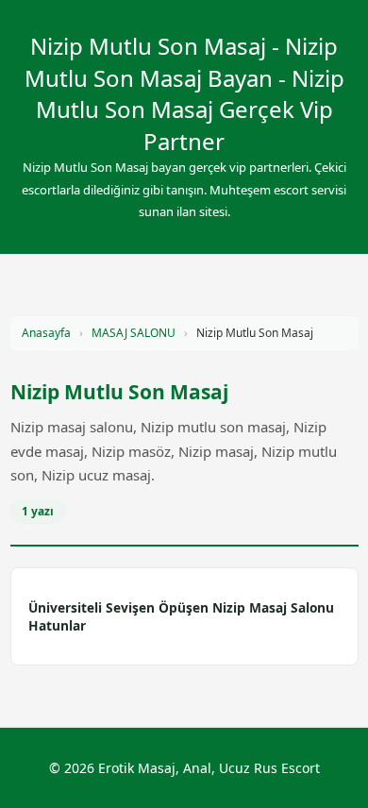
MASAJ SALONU (134, 333)
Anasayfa (46, 333)
